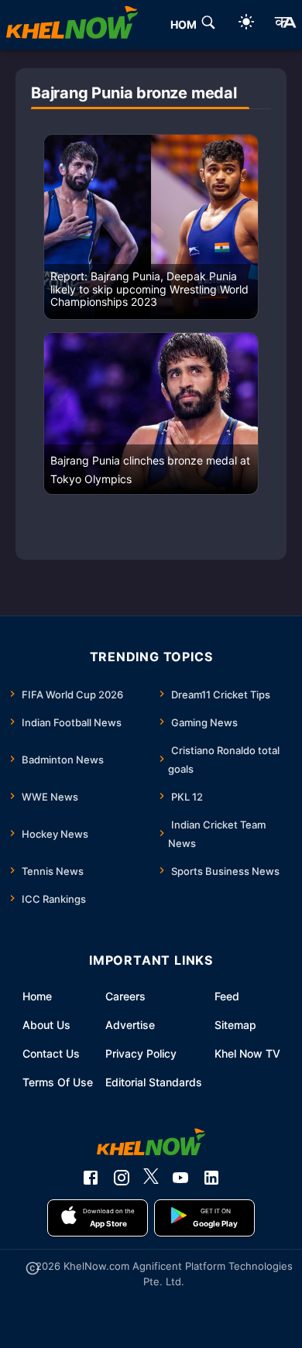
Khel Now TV (247, 1053)
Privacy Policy (141, 1053)
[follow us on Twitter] (151, 1177)
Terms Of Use (57, 1082)
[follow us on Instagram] (121, 1177)
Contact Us (51, 1053)
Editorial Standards (153, 1082)
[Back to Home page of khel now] (72, 25)
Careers (125, 996)
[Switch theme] (246, 24)
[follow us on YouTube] (180, 1177)
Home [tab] (187, 24)
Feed (226, 996)
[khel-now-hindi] (285, 24)
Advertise (130, 1024)
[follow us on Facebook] (90, 1177)
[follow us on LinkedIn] (211, 1177)
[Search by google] (208, 25)
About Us (46, 1024)
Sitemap (235, 1024)
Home (37, 996)
